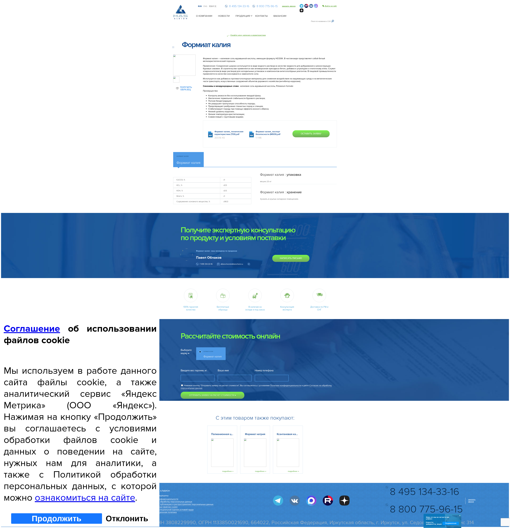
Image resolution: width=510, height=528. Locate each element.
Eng (205, 6)
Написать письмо (291, 258)
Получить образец (186, 88)
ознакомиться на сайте (85, 497)
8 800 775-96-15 (267, 6)
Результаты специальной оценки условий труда (170, 509)
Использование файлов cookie (162, 507)
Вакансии (279, 15)
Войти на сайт (331, 6)
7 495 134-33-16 (206, 264)
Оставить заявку (311, 134)
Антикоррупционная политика (162, 512)
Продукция (242, 15)
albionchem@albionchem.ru (232, 264)
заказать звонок (289, 6)
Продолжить (56, 518)
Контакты (261, 15)
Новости (224, 15)
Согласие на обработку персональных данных (169, 501)
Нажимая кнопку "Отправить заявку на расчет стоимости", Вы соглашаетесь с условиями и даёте (256, 386)
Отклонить (127, 518)
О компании (204, 15)
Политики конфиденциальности (285, 385)
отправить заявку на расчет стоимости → (212, 395)
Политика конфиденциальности (162, 499)
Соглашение (32, 328)
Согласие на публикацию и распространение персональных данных (180, 504)
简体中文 (212, 6)
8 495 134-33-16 (239, 6)
